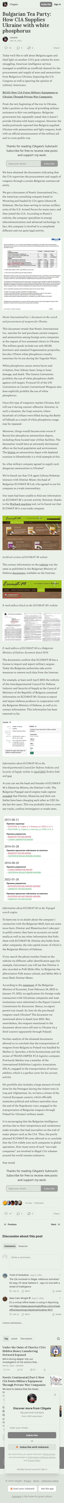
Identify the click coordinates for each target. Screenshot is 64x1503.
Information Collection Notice (41, 1457)
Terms (36, 1480)
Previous (12, 1224)
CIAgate (14, 38)
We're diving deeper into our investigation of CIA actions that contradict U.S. (19, 1360)
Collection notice (49, 1480)
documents (18, 573)
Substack (16, 1496)
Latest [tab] (14, 1338)
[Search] (58, 1339)
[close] (55, 1394)
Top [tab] (6, 1338)
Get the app (47, 1488)
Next (53, 1224)
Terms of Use (49, 1454)
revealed (7, 796)
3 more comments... (12, 1323)
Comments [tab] (9, 1246)
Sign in (57, 4)
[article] (32, 1358)
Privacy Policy (34, 1460)
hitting (12, 452)
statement (28, 985)
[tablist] (15, 1246)
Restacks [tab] (22, 1246)
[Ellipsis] (59, 1274)
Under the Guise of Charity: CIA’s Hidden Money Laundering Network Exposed (24, 1351)
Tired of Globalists (19, 1274)
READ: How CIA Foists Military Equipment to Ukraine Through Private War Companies (30, 95)
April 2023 (40, 772)
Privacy (27, 1480)
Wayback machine (20, 504)
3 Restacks (39, 1203)
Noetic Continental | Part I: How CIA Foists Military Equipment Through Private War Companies (24, 1381)
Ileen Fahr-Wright (18, 1298)
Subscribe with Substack (34, 1447)
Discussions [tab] (26, 1338)
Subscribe (46, 4)
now (9, 776)
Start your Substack (23, 1488)
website (43, 565)
